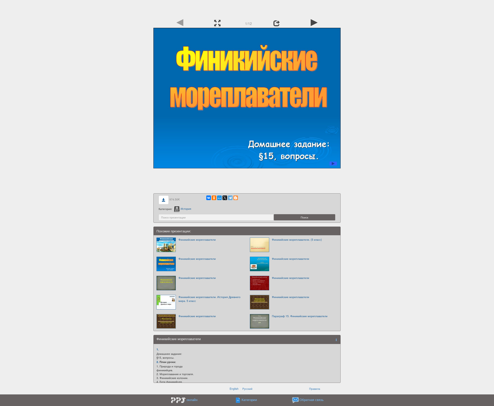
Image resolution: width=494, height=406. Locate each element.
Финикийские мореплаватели (197, 239)
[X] (224, 197)
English (234, 389)
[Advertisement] (247, 8)
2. (157, 362)
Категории (249, 399)
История (186, 209)
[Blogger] (235, 197)
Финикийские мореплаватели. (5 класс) (297, 239)
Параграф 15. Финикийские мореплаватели (299, 316)
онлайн (192, 399)
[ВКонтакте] (208, 197)
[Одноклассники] (214, 197)
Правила (314, 389)
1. (157, 349)
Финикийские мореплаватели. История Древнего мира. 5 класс (209, 299)
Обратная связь (311, 399)
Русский (247, 389)
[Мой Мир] (219, 197)
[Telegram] (230, 197)
